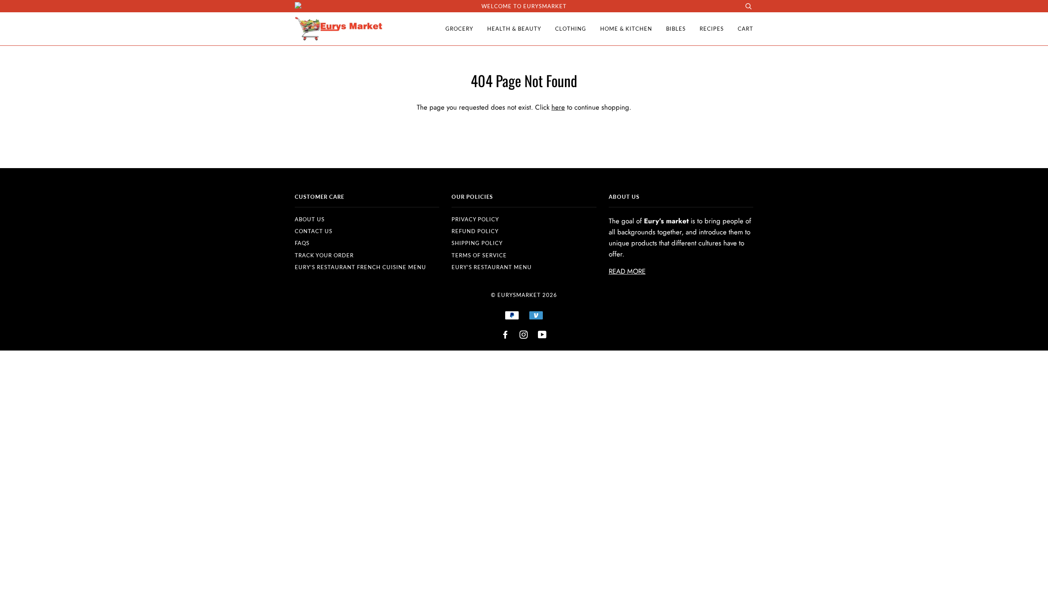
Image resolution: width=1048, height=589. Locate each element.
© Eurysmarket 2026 (524, 295)
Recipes (712, 28)
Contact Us (313, 231)
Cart (745, 28)
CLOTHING (570, 28)
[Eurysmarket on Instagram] (523, 336)
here (558, 107)
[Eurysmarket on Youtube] (542, 336)
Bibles (676, 28)
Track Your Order (324, 255)
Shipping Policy (477, 243)
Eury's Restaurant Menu (492, 267)
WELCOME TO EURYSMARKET (524, 6)
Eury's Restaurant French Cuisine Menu (360, 267)
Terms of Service (479, 255)
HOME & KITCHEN (626, 28)
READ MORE (627, 271)
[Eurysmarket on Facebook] (505, 336)
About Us (310, 219)
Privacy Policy (475, 219)
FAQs (302, 243)
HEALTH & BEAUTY (514, 28)
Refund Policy (475, 231)
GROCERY (459, 28)
